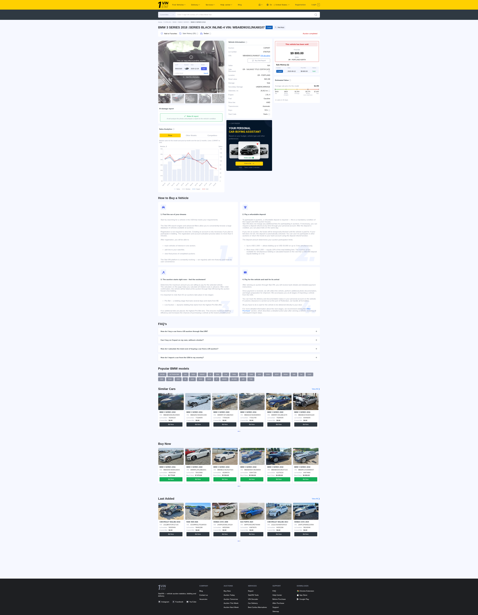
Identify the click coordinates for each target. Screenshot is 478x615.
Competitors (212, 135)
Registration (300, 5)
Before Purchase (279, 599)
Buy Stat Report (260, 60)
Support (275, 607)
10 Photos (217, 90)
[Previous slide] (161, 64)
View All (206, 73)
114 (185, 374)
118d (251, 374)
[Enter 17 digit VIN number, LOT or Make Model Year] (315, 14)
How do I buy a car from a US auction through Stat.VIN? (184, 331)
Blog (240, 5)
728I (250, 379)
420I (192, 379)
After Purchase (278, 603)
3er (301, 374)
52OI (193, 374)
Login (314, 5)
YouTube (192, 602)
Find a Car (247, 163)
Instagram (165, 602)
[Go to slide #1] (164, 98)
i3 (210, 374)
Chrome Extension (306, 591)
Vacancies (203, 599)
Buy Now (227, 591)
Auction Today (229, 595)
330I (161, 379)
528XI (268, 374)
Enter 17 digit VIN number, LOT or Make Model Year (194, 15)
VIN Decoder (253, 599)
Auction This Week (231, 603)
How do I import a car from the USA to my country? (182, 358)
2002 (200, 379)
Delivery (194, 5)
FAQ (274, 591)
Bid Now (171, 424)
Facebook (179, 602)
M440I (224, 379)
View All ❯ (316, 389)
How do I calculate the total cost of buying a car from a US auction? (189, 349)
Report (250, 591)
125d (242, 374)
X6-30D (234, 379)
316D (309, 374)
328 (294, 374)
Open (203, 68)
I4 (185, 379)
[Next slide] (221, 64)
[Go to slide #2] (178, 98)
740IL (234, 374)
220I (178, 379)
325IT (277, 374)
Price (170, 135)
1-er (225, 374)
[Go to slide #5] (218, 98)
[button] (167, 15)
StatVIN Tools (253, 595)
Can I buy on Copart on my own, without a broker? (182, 340)
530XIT (202, 374)
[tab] (238, 431)
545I (259, 374)
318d (170, 379)
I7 (216, 379)
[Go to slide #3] (191, 98)
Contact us (203, 595)
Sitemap (275, 611)
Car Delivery (253, 603)
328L (217, 374)
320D (209, 379)
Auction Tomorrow (231, 599)
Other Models (191, 135)
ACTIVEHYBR (174, 374)
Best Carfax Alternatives (257, 607)
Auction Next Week (231, 607)
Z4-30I (162, 374)
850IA (286, 374)
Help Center (277, 595)
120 (243, 379)
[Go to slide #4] (205, 98)
